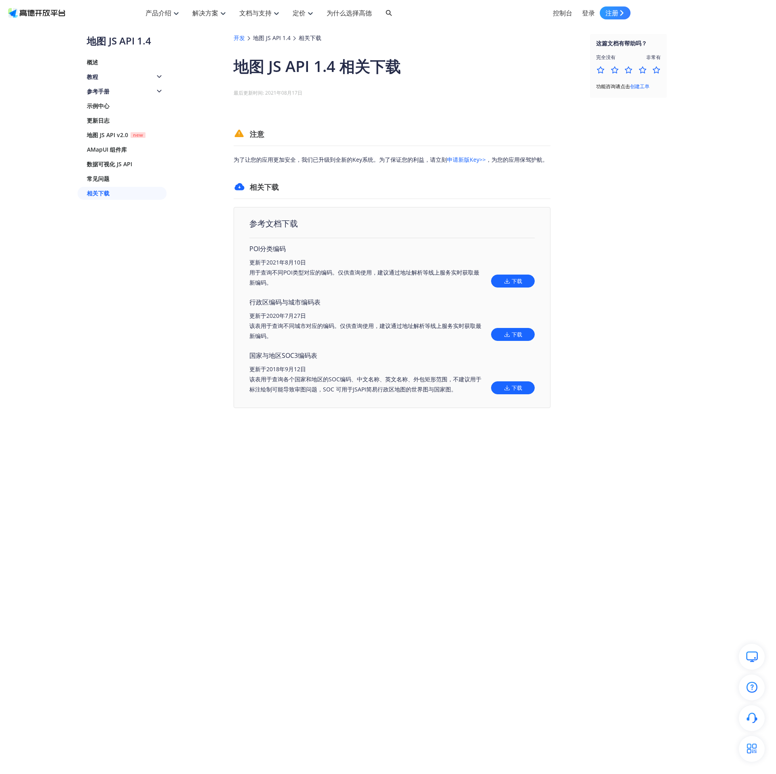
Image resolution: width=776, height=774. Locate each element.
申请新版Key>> (466, 159)
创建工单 (639, 86)
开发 (239, 38)
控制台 (562, 12)
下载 (517, 281)
